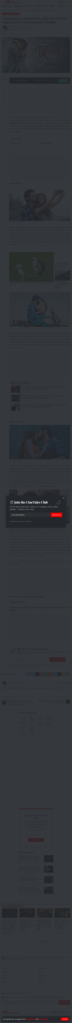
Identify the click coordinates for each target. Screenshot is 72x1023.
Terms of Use (43, 1019)
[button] (65, 1019)
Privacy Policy (31, 1019)
